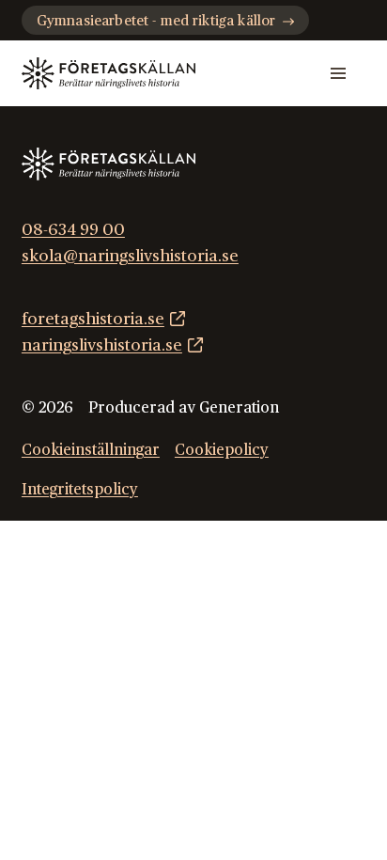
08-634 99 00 (73, 230)
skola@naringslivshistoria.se (130, 256)
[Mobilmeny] (338, 73)
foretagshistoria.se (93, 319)
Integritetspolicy (80, 489)
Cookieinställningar (91, 450)
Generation (239, 407)
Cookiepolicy (222, 450)
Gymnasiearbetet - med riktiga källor (156, 21)
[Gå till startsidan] (108, 73)
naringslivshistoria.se (102, 345)
